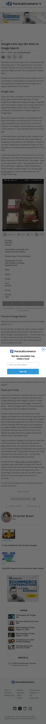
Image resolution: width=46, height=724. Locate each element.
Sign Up (23, 371)
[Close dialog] (43, 349)
